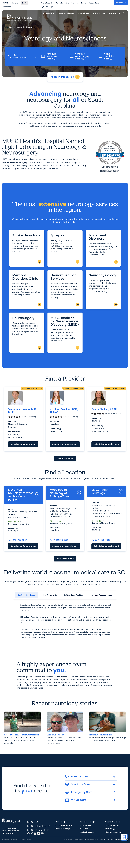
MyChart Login (47, 7)
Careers (74, 3)
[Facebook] (28, 833)
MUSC (5, 3)
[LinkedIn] (38, 833)
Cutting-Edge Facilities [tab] (73, 595)
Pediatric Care (98, 13)
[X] (32, 833)
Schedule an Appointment (23, 444)
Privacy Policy (78, 840)
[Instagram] (35, 833)
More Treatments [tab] (49, 595)
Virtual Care (94, 3)
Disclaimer (68, 840)
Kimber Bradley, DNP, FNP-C (64, 411)
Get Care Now (47, 13)
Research (7, 7)
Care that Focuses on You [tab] (101, 595)
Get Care (84, 829)
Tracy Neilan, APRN (104, 409)
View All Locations (65, 558)
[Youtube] (42, 833)
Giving (83, 3)
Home (11, 27)
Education (15, 3)
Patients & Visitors (65, 13)
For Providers (83, 13)
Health (24, 3)
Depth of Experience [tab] (26, 595)
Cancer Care (114, 13)
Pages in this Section (64, 76)
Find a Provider (47, 3)
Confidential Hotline (63, 825)
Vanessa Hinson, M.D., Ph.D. (22, 411)
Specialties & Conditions (26, 27)
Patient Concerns (112, 825)
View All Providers (65, 458)
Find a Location (62, 3)
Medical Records (87, 832)
